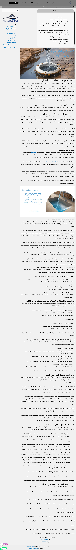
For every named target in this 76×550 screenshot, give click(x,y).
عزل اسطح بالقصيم (11, 42)
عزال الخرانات (13, 37)
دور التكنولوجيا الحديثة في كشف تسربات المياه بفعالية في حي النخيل (51, 30)
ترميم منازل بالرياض (11, 26)
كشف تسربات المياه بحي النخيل (62, 16)
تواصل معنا (25, 2)
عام (15, 35)
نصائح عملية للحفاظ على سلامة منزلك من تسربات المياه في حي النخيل (51, 32)
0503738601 (44, 539)
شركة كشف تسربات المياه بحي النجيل (58, 34)
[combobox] (10, 10)
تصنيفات (61, 43)
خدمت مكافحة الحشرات (11, 33)
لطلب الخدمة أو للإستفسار (59, 41)
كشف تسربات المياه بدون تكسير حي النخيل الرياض (52, 23)
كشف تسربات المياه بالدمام (10, 45)
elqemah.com (30, 546)
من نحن (39, 2)
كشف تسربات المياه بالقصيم (10, 47)
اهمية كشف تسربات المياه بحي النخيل (58, 37)
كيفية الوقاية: (56, 28)
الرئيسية (52, 2)
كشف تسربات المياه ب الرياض (9, 44)
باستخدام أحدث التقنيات (46, 161)
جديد (15, 31)
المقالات (46, 2)
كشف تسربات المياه (56, 161)
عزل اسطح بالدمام (12, 38)
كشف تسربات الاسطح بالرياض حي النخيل (58, 39)
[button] (30, 3)
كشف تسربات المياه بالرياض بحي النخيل (58, 19)
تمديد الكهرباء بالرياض (11, 28)
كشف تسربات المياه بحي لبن (59, 21)
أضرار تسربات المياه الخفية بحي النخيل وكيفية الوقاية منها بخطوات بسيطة (49, 25)
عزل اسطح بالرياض (12, 40)
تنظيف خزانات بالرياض (11, 29)
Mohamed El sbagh (33, 548)
